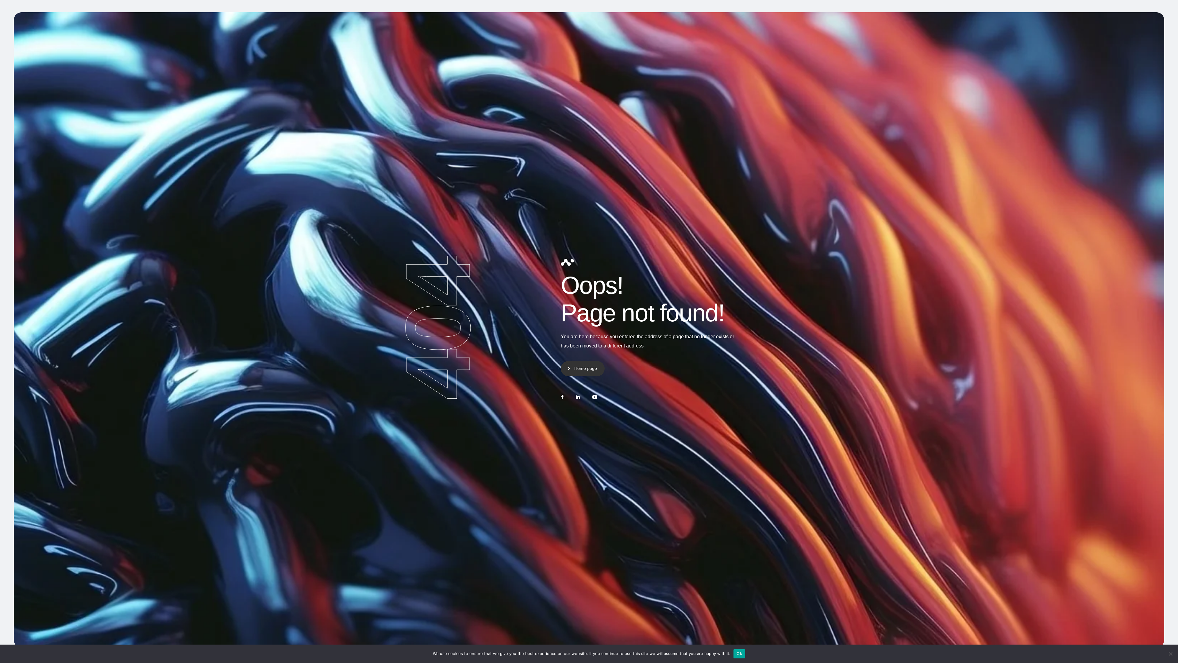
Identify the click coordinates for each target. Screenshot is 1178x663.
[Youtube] (594, 397)
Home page (585, 368)
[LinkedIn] (578, 397)
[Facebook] (562, 397)
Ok (739, 653)
